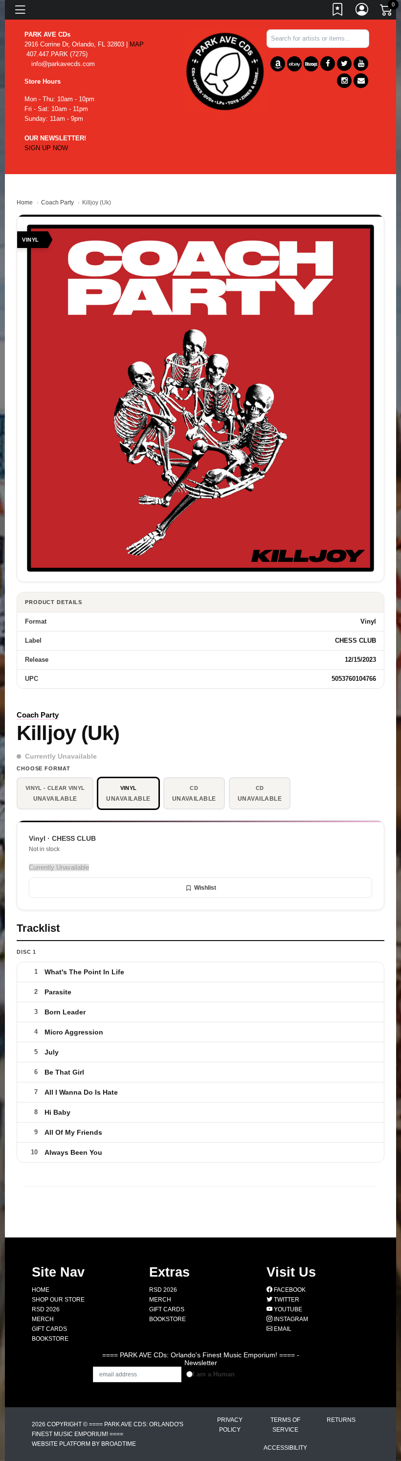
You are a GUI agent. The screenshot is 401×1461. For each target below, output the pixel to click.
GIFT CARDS (49, 1329)
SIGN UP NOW (46, 148)
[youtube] (361, 63)
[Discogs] (311, 63)
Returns (341, 1419)
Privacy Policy (230, 1424)
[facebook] (327, 63)
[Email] (361, 80)
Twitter (285, 1299)
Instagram (290, 1319)
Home (25, 202)
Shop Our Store (58, 1299)
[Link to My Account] (362, 11)
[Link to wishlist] (338, 11)
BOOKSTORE (50, 1338)
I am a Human (214, 1374)
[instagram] (344, 80)
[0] (387, 12)
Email (281, 1329)
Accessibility (285, 1447)
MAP (137, 44)
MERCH (43, 1319)
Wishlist (205, 887)
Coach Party (57, 202)
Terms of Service (285, 1424)
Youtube (287, 1309)
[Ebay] (294, 63)
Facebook (289, 1289)
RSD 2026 (46, 1309)
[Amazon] (277, 63)
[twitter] (344, 63)
